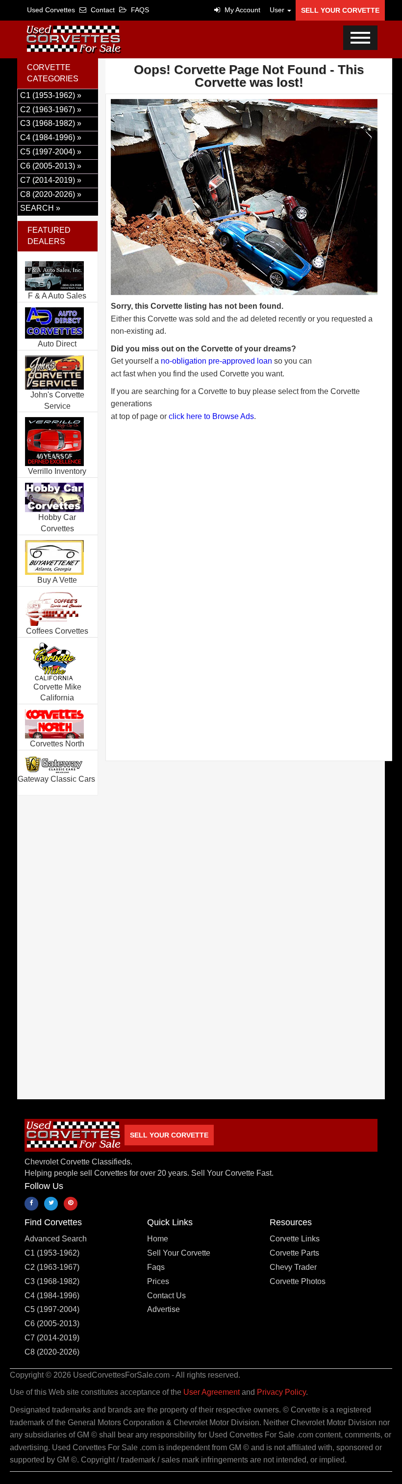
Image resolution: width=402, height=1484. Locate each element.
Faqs (156, 1267)
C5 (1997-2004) (52, 1309)
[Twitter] (51, 1204)
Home (157, 1239)
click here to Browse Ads (211, 416)
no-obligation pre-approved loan (216, 361)
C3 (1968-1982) (52, 1281)
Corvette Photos (298, 1281)
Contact (102, 10)
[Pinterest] (70, 1204)
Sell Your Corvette (340, 10)
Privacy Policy (281, 1392)
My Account (241, 10)
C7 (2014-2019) (52, 1338)
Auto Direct (57, 344)
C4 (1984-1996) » (50, 137)
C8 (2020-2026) (52, 1352)
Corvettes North (57, 744)
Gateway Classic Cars (56, 779)
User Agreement (211, 1392)
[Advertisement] (249, 510)
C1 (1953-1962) (52, 1253)
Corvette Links (295, 1239)
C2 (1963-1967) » (50, 109)
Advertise (163, 1309)
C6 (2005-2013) (52, 1323)
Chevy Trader (293, 1267)
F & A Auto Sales (57, 296)
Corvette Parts (294, 1253)
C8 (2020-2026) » (50, 194)
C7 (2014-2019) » (50, 180)
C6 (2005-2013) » (50, 166)
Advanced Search (56, 1239)
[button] (278, 10)
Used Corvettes (51, 10)
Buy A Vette (57, 580)
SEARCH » (40, 208)
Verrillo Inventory (57, 471)
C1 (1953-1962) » (50, 95)
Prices (158, 1281)
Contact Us (166, 1295)
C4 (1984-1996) (52, 1295)
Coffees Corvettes (57, 631)
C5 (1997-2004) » (50, 152)
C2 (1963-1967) (52, 1267)
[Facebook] (31, 1204)
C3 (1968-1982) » (50, 123)
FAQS (139, 10)
